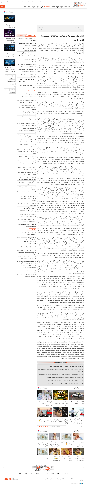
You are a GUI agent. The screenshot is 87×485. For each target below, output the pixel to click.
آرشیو (8, 1)
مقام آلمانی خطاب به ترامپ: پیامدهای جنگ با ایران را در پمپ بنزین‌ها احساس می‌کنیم (26, 151)
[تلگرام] (5, 479)
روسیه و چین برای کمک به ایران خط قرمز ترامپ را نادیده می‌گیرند (27, 136)
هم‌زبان (28, 1)
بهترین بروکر (12, 89)
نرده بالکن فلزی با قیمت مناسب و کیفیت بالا (27, 271)
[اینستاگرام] (10, 479)
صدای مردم (24, 2)
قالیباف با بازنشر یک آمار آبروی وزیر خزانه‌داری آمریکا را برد (27, 183)
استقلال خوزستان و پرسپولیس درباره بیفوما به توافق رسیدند (27, 225)
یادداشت (19, 1)
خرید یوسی (12, 84)
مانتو (14, 75)
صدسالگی (34, 1)
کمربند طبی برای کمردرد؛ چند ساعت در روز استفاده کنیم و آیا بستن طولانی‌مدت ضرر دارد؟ (26, 252)
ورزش (41, 6)
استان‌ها (33, 6)
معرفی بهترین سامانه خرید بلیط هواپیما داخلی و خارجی (28, 233)
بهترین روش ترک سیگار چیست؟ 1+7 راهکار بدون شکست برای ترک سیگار (27, 257)
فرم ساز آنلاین (12, 78)
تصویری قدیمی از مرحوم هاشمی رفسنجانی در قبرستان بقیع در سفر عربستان (28, 198)
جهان (38, 6)
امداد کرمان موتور (11, 81)
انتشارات (13, 1)
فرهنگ (57, 6)
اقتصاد (53, 6)
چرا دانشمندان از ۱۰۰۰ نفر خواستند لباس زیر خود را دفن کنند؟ (27, 49)
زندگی (29, 6)
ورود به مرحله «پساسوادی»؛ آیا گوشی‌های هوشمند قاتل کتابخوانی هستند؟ (64, 377)
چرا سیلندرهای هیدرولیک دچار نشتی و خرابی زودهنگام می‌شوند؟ (26, 238)
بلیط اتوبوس (12, 92)
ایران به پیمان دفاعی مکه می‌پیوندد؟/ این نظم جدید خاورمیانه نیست (65, 366)
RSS (20, 474)
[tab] (31, 35)
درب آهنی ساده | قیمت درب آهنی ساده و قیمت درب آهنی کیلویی (26, 275)
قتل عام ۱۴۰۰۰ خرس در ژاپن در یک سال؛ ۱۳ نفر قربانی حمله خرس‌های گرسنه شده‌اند (27, 55)
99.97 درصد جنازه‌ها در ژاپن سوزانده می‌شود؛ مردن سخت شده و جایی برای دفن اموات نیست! (60, 374)
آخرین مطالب (30, 91)
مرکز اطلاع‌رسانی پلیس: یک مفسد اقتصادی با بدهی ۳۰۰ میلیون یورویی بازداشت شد (27, 210)
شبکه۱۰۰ (39, 1)
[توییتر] (7, 479)
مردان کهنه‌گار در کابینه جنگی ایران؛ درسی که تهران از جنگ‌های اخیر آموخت (64, 383)
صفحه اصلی (80, 27)
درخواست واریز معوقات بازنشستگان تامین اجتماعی (27, 61)
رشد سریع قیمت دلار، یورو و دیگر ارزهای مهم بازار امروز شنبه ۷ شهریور (26, 220)
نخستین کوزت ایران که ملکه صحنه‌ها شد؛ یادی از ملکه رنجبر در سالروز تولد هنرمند (27, 96)
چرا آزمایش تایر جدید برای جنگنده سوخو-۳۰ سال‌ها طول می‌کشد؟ (27, 113)
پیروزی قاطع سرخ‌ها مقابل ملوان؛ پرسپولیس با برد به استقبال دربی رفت (27, 178)
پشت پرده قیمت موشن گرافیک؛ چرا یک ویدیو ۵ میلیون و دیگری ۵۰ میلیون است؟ (26, 262)
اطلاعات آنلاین (79, 4)
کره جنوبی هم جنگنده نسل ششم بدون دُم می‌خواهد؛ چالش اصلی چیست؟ (26, 102)
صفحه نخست (67, 6)
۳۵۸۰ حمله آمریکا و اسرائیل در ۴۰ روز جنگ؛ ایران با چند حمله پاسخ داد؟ (27, 65)
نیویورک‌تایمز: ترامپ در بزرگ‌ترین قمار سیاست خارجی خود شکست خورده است (26, 141)
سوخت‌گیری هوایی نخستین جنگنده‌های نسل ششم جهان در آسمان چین (27, 130)
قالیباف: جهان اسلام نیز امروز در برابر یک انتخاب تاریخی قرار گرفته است (27, 216)
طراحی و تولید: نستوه (75, 483)
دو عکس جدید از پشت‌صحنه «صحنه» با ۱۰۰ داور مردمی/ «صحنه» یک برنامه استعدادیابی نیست (26, 163)
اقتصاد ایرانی (12, 87)
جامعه (61, 6)
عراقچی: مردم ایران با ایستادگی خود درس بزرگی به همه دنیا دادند (27, 173)
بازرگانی (31, 229)
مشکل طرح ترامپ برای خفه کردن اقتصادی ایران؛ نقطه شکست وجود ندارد (64, 380)
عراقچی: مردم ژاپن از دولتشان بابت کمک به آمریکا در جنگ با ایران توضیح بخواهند (27, 81)
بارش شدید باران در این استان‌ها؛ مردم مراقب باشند (26, 204)
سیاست (47, 6)
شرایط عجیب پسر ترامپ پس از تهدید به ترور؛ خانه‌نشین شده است (27, 157)
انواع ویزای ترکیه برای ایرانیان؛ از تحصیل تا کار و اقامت (28, 242)
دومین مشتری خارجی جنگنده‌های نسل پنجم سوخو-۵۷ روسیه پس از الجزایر (26, 124)
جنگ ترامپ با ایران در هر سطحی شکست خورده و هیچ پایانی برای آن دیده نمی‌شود (27, 107)
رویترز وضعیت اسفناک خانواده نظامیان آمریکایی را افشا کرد (26, 188)
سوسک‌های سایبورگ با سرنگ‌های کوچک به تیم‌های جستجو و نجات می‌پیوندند (27, 119)
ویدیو (25, 6)
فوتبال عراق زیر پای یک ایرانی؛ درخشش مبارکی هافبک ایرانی (28, 247)
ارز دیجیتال (6, 89)
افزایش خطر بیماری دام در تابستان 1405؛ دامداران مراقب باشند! (27, 266)
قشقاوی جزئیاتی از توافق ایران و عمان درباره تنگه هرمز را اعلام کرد (27, 168)
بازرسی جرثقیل (9, 75)
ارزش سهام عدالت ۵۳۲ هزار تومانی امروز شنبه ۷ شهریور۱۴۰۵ (27, 44)
